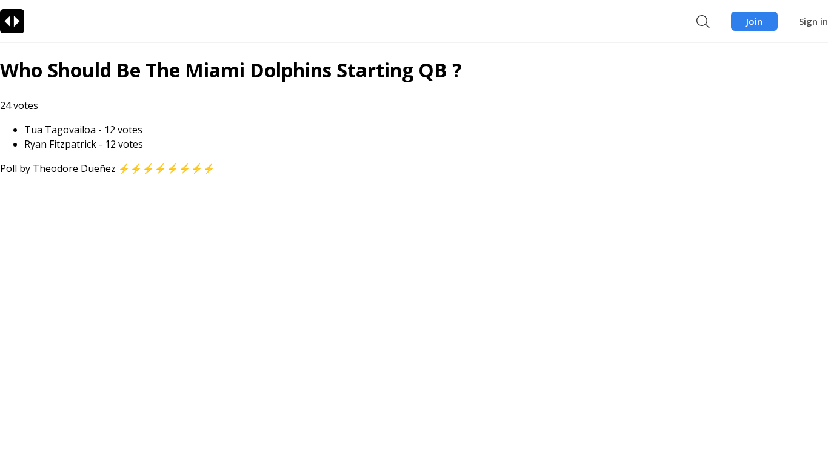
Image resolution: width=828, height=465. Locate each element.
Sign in (813, 21)
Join (754, 21)
